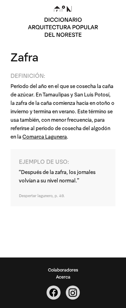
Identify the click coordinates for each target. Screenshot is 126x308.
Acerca (63, 276)
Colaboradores (63, 269)
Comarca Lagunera (44, 136)
